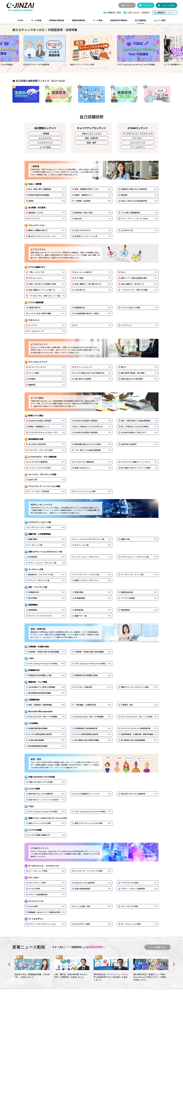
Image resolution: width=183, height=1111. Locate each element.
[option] (44, 50)
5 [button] (90, 68)
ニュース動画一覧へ (157, 947)
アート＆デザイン (137, 147)
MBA (91, 133)
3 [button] (83, 68)
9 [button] (102, 68)
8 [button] (99, 68)
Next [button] (174, 964)
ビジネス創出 (45, 147)
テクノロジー (137, 138)
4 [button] (86, 68)
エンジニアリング (137, 142)
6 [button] (93, 68)
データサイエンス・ (138, 133)
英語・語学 (91, 142)
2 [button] (80, 68)
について (170, 13)
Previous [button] (9, 964)
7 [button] (96, 68)
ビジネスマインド (45, 142)
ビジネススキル (45, 138)
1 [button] (77, 68)
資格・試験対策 (91, 138)
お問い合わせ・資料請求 (138, 13)
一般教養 (45, 133)
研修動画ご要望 (114, 13)
